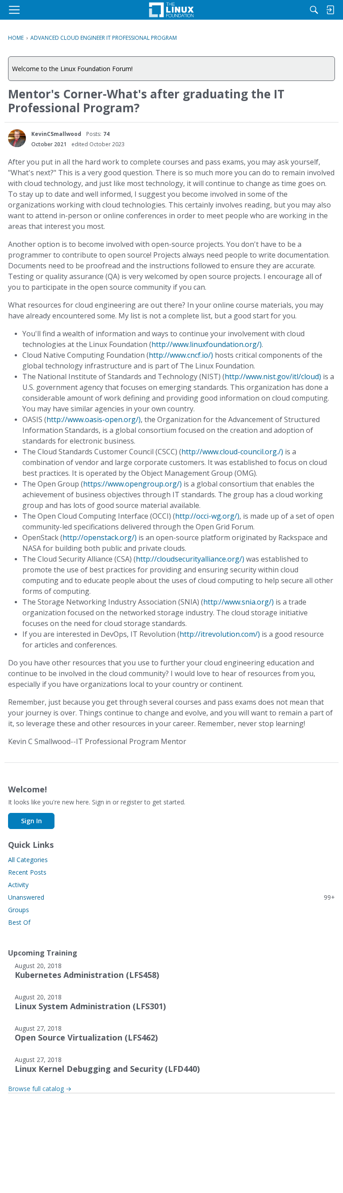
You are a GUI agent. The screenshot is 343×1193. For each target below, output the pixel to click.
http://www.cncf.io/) (181, 355)
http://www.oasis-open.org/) (93, 419)
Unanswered (171, 897)
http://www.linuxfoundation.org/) (206, 344)
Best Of (19, 922)
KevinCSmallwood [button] (56, 134)
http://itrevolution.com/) (220, 634)
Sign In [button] (31, 820)
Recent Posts (27, 872)
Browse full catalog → (39, 1088)
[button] (17, 138)
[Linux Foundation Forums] (171, 10)
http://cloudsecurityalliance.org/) (190, 559)
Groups (18, 909)
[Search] (314, 10)
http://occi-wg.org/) (207, 516)
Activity (18, 884)
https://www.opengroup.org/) (132, 484)
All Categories (28, 859)
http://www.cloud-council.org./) (232, 452)
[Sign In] (330, 10)
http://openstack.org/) (100, 537)
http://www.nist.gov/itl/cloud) (273, 376)
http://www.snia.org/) (238, 602)
